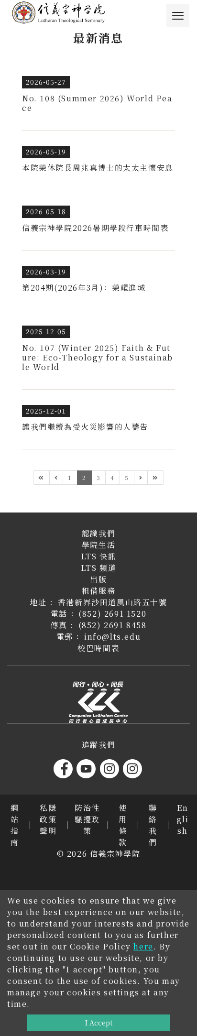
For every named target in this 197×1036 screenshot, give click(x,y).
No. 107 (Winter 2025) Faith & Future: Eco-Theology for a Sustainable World (97, 357)
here (143, 946)
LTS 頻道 (99, 567)
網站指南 (15, 825)
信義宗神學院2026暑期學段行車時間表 (95, 227)
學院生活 (98, 544)
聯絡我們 (153, 825)
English (183, 819)
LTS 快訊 (99, 556)
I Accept (98, 1022)
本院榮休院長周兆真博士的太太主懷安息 (98, 167)
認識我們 (98, 533)
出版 (98, 579)
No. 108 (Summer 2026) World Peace (97, 103)
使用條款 (123, 825)
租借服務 (98, 590)
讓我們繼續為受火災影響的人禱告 (85, 426)
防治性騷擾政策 (87, 819)
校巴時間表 (98, 648)
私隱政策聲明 (48, 819)
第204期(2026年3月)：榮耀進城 (83, 287)
